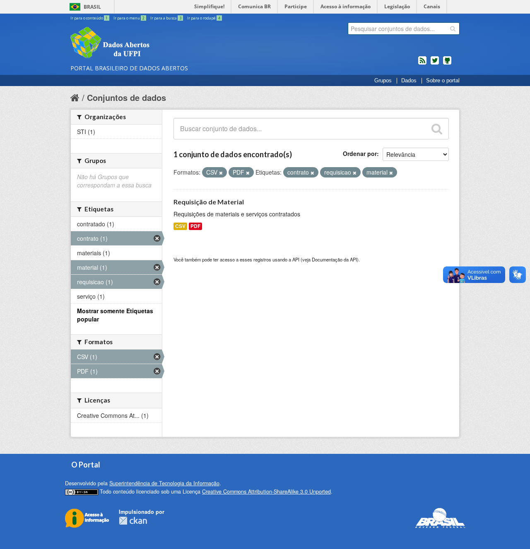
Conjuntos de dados (126, 97)
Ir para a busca (165, 18)
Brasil (92, 6)
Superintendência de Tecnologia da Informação (164, 483)
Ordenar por (360, 153)
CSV (180, 226)
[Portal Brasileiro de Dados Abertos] (159, 43)
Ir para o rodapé (203, 18)
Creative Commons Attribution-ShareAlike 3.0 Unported (266, 491)
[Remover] (221, 172)
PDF (195, 226)
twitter (435, 63)
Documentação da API (334, 259)
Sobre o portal (443, 81)
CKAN (133, 520)
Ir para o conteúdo (89, 18)
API (295, 259)
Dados (409, 81)
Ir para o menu (129, 18)
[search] (452, 28)
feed (422, 63)
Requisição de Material (208, 202)
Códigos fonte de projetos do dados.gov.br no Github (447, 63)
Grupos (383, 81)
